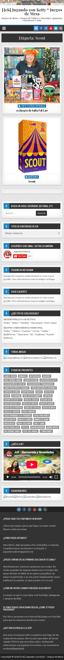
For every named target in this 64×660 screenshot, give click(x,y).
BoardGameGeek (15, 648)
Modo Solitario (24, 423)
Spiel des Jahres (30, 431)
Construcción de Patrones (44, 388)
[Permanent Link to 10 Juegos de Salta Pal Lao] (32, 75)
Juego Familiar (28, 411)
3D (31, 334)
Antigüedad (35, 376)
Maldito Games (25, 419)
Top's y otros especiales (33, 105)
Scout (31, 181)
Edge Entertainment (32, 395)
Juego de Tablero (11, 411)
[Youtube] (51, 28)
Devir (6, 395)
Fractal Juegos (31, 399)
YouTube (43, 595)
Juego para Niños (41, 415)
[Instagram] (46, 28)
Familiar (25, 323)
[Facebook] (41, 28)
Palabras (39, 334)
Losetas (26, 331)
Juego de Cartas (30, 403)
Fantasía (48, 395)
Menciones (33, 176)
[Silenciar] (51, 477)
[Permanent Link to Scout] (32, 146)
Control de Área (11, 391)
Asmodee (46, 376)
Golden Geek (46, 399)
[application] (32, 464)
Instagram (54, 595)
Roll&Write (10, 334)
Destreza (49, 391)
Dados (45, 331)
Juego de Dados (46, 403)
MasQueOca (9, 423)
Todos (7, 323)
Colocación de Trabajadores (40, 384)
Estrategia (36, 323)
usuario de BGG (13, 598)
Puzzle (25, 427)
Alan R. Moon (10, 376)
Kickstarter (9, 419)
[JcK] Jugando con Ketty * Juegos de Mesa (32, 11)
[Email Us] (55, 28)
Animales (23, 376)
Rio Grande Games (12, 431)
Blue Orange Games (12, 380)
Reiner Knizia (52, 427)
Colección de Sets (48, 380)
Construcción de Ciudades (16, 388)
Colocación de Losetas (14, 384)
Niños (15, 323)
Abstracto (23, 334)
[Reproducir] (8, 477)
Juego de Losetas (32, 407)
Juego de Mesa (49, 407)
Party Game (50, 323)
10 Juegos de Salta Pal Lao (32, 110)
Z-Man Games (46, 431)
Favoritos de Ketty (13, 399)
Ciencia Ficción (30, 380)
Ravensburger (37, 427)
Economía (16, 395)
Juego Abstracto (12, 403)
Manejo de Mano (42, 419)
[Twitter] (36, 28)
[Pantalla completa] (56, 477)
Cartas (35, 331)
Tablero (16, 331)
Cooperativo (27, 391)
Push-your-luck (11, 427)
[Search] (60, 28)
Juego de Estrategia (13, 407)
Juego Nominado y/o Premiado (17, 415)
